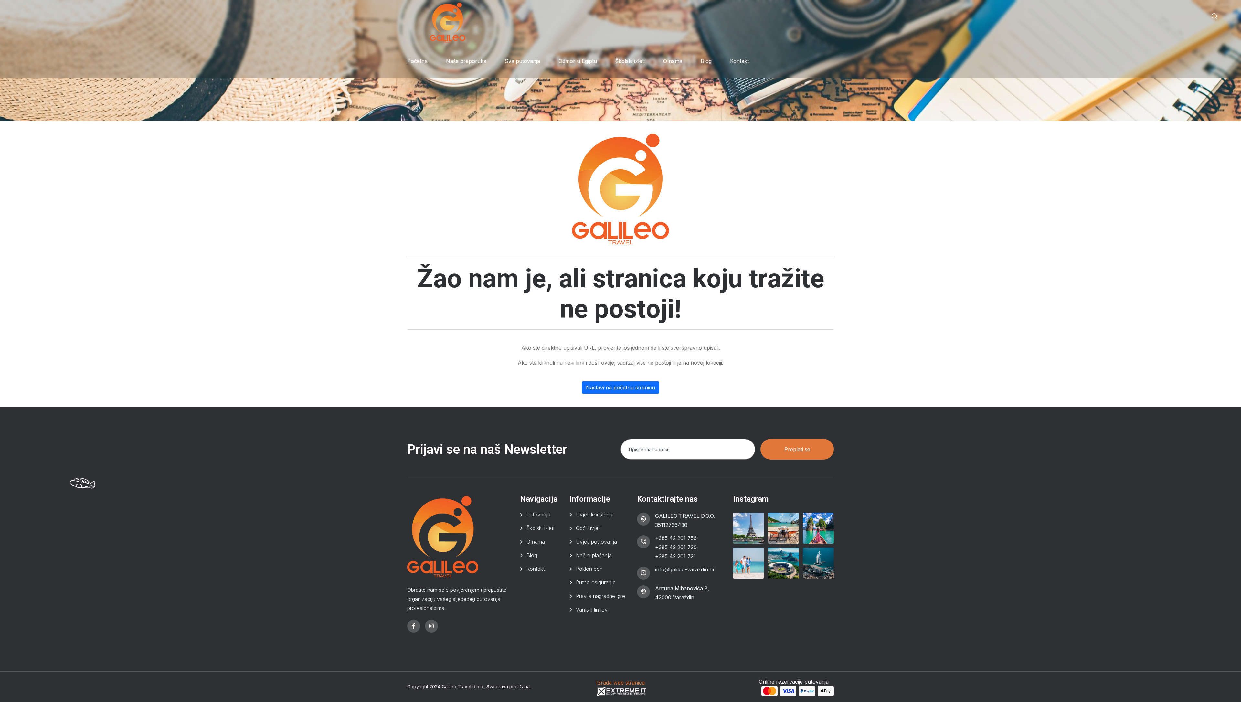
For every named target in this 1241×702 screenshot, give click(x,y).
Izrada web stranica (620, 682)
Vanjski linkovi (592, 609)
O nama (672, 61)
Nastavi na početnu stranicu (620, 387)
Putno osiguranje (596, 582)
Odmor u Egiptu (577, 61)
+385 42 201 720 (676, 547)
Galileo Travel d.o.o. (463, 686)
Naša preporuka (466, 61)
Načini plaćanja (594, 555)
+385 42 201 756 (676, 538)
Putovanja (538, 514)
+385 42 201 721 (675, 556)
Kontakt (739, 61)
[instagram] (431, 626)
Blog (706, 61)
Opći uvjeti (588, 528)
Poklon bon (589, 569)
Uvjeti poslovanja (596, 541)
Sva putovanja (522, 61)
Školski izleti (630, 61)
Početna (417, 61)
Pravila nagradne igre (600, 596)
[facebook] (413, 626)
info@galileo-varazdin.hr (685, 569)
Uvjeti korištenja (595, 514)
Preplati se (797, 449)
